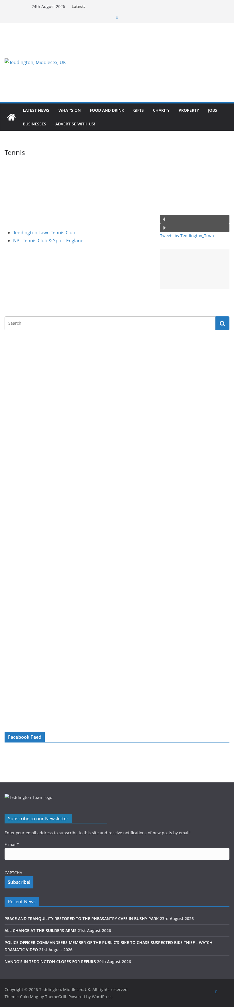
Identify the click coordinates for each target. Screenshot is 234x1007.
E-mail (12, 844)
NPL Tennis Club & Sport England (48, 240)
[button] (194, 219)
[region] (153, 62)
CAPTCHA (13, 872)
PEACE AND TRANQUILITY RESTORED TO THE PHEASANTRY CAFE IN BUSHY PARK (82, 918)
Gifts (138, 110)
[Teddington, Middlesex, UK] (11, 117)
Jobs (212, 110)
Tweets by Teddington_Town (187, 235)
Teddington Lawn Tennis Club (44, 232)
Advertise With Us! (75, 124)
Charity (161, 110)
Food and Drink (107, 110)
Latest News (36, 110)
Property (189, 110)
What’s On (69, 110)
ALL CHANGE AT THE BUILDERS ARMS (40, 930)
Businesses (34, 124)
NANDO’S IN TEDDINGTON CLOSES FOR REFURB (50, 961)
